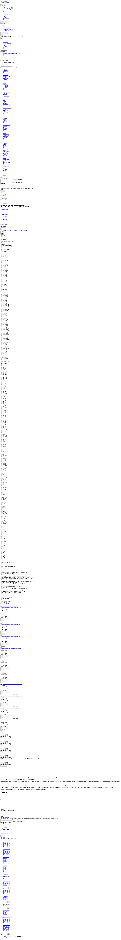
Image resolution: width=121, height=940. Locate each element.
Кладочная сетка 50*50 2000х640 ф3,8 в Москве (11, 607)
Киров (4, 89)
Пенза (4, 175)
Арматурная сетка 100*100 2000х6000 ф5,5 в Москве (12, 719)
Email (13, 182)
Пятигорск (5, 75)
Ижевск (4, 83)
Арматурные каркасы (5, 917)
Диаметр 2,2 (5, 858)
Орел (4, 100)
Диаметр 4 (5, 871)
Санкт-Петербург (6, 106)
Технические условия (7, 30)
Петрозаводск (6, 123)
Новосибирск (6, 148)
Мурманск (5, 120)
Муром (4, 101)
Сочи (4, 102)
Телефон (14, 180)
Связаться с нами (4, 22)
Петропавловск (6, 141)
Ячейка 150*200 (6, 851)
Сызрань (5, 126)
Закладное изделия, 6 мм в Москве (8, 745)
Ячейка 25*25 (6, 910)
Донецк (4, 168)
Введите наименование (6, 36)
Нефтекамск (5, 69)
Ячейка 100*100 (6, 842)
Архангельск (6, 136)
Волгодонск (5, 104)
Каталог (4, 203)
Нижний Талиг (6, 92)
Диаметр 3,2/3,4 (6, 863)
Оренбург (5, 84)
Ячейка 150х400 (6, 922)
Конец (2, 775)
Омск (4, 117)
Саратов (5, 152)
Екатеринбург (6, 151)
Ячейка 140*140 (6, 849)
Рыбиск (4, 170)
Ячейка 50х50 (6, 929)
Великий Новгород (7, 155)
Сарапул (5, 169)
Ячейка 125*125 (6, 846)
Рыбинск (5, 128)
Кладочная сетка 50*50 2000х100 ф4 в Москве (10, 636)
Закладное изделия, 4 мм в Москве (8, 752)
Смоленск (5, 118)
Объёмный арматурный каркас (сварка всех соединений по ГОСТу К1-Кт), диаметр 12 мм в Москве (22, 759)
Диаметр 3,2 (5, 862)
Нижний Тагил (6, 76)
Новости (5, 15)
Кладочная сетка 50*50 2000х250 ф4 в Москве (10, 624)
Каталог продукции (7, 14)
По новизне (9, 230)
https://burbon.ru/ (11, 937)
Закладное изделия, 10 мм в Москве (8, 731)
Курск (4, 147)
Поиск (2, 834)
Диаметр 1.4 (5, 914)
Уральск (4, 172)
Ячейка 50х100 (6, 928)
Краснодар (5, 164)
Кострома (5, 73)
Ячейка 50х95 (6, 930)
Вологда (5, 72)
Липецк (4, 130)
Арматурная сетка (4, 888)
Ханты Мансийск (7, 105)
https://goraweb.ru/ (13, 938)
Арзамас (5, 119)
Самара (4, 95)
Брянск (4, 127)
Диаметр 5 (5, 874)
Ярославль (5, 129)
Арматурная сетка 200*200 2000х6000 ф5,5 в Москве (12, 696)
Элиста (4, 133)
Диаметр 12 (5, 894)
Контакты (5, 17)
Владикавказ (6, 138)
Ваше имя (14, 819)
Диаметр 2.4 (5, 860)
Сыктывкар (5, 143)
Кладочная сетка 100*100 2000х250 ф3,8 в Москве (11, 672)
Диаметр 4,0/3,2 (6, 872)
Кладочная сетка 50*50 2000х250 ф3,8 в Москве (11, 648)
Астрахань (5, 103)
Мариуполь (5, 171)
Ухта (4, 97)
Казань (4, 139)
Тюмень (4, 131)
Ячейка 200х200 (6, 923)
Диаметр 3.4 (5, 869)
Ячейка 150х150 (6, 921)
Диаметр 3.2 (5, 868)
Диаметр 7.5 (5, 897)
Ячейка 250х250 (6, 925)
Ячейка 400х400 (6, 927)
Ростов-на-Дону (6, 162)
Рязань (4, 145)
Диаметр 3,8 (5, 867)
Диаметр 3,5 (5, 866)
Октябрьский (6, 134)
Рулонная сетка (4, 907)
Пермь (4, 158)
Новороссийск (6, 166)
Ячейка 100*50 (6, 844)
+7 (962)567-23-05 (9, 8)
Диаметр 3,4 (5, 865)
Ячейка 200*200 (6, 852)
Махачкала (5, 80)
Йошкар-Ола (6, 112)
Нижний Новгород (7, 108)
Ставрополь (5, 70)
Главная (4, 11)
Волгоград (5, 71)
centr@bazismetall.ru (10, 7)
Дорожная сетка (4, 876)
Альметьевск (6, 153)
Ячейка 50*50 (6, 853)
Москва (4, 144)
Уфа (4, 114)
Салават (4, 111)
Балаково (5, 87)
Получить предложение (5, 736)
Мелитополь (5, 137)
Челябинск (5, 94)
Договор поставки (7, 27)
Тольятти (5, 93)
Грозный (5, 116)
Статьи (4, 16)
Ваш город (14, 67)
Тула (4, 167)
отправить (3, 183)
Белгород (5, 161)
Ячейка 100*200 (6, 843)
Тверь (4, 150)
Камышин (5, 156)
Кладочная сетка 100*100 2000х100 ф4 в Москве (11, 660)
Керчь (4, 122)
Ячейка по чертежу (7, 931)
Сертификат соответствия (8, 29)
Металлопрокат (4, 934)
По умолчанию (4, 230)
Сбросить (7, 603)
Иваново (5, 98)
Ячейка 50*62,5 (6, 912)
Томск (4, 77)
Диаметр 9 (5, 899)
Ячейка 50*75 (6, 913)
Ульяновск (5, 81)
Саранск (5, 79)
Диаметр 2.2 (5, 859)
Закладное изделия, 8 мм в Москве (8, 738)
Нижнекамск (6, 142)
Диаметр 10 (5, 893)
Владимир (5, 121)
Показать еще (3, 765)
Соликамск (5, 86)
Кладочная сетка (4, 840)
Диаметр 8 (5, 898)
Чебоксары (5, 110)
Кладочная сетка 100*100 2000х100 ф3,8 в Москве (11, 684)
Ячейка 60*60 (6, 854)
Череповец (5, 78)
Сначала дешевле (16, 230)
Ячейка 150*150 (6, 850)
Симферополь (6, 135)
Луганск (5, 113)
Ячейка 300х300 (6, 926)
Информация (6, 18)
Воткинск (5, 146)
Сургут (4, 160)
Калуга (4, 173)
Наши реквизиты (6, 28)
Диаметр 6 (5, 896)
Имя (13, 179)
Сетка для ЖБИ (4, 901)
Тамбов (4, 109)
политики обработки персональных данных (36, 184)
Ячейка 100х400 (6, 920)
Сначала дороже (23, 230)
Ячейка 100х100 (6, 919)
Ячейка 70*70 (6, 857)
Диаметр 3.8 (5, 870)
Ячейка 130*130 (6, 847)
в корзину (3, 620)
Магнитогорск (6, 96)
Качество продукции (7, 19)
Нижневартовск (6, 125)
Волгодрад (5, 88)
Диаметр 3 (5, 861)
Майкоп (4, 154)
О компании (5, 13)
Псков (4, 91)
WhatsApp (12, 9)
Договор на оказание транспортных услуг (12, 25)
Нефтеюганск (6, 159)
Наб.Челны (5, 85)
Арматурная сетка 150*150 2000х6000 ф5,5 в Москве (12, 708)
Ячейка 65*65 (6, 855)
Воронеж (5, 163)
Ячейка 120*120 (6, 845)
